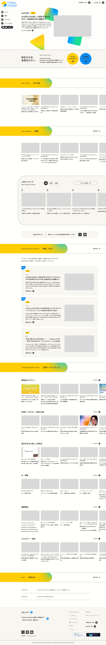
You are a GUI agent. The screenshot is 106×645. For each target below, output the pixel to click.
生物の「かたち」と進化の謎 (32, 412)
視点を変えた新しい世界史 (31, 443)
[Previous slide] (18, 26)
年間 (56, 183)
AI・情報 (24, 475)
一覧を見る (95, 131)
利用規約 (23, 635)
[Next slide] (95, 26)
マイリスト (71, 629)
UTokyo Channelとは (74, 612)
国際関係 (24, 507)
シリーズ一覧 (72, 615)
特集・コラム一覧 (73, 622)
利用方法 (88, 612)
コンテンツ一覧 (72, 619)
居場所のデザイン (28, 380)
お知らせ (71, 625)
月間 (51, 183)
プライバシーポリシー (32, 635)
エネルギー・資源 (28, 538)
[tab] (86, 38)
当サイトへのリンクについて (92, 615)
